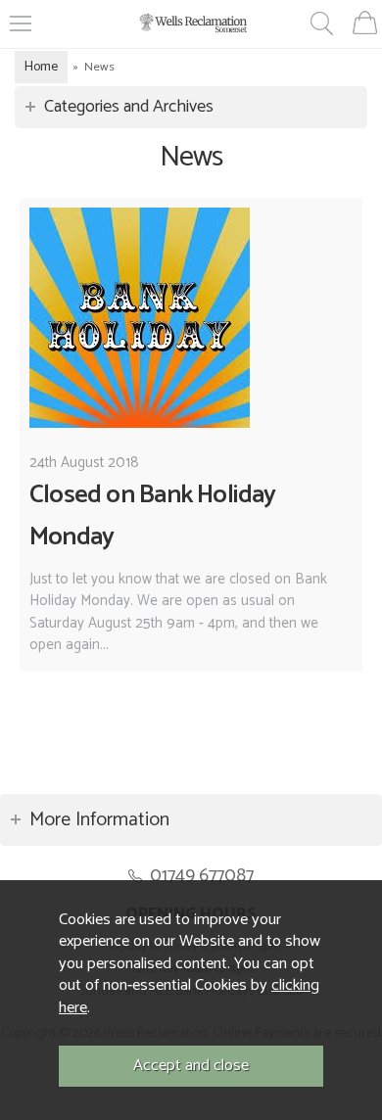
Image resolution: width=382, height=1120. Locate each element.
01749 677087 (202, 876)
